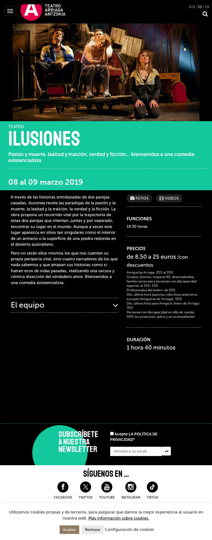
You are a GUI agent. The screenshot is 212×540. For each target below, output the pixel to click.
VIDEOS (171, 198)
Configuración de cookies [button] (129, 529)
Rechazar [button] (92, 530)
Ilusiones (44, 139)
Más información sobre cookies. (118, 518)
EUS (192, 7)
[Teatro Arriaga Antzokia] (42, 12)
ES (200, 7)
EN (207, 7)
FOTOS (141, 198)
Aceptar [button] (69, 530)
